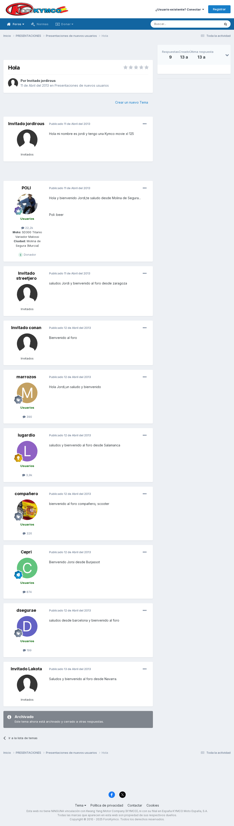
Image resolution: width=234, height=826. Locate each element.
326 (29, 533)
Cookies (152, 805)
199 (29, 650)
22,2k (28, 228)
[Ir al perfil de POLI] (27, 204)
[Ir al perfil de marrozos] (27, 393)
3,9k (28, 475)
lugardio (26, 435)
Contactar (135, 805)
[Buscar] (226, 24)
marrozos (26, 376)
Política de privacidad (106, 805)
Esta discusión (204, 24)
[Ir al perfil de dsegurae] (27, 626)
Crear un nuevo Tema (131, 102)
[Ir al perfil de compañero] (27, 509)
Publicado (69, 124)
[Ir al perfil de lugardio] (27, 451)
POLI (26, 187)
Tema (79, 805)
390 (29, 416)
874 (29, 592)
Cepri (26, 552)
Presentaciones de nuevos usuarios (82, 85)
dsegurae (26, 610)
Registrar (219, 9)
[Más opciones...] (144, 124)
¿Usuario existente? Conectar (178, 9)
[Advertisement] (78, 52)
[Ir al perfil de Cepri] (27, 568)
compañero (26, 493)
